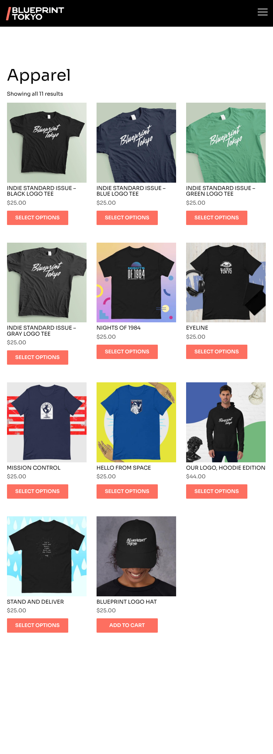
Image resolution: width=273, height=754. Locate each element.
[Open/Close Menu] (263, 12)
